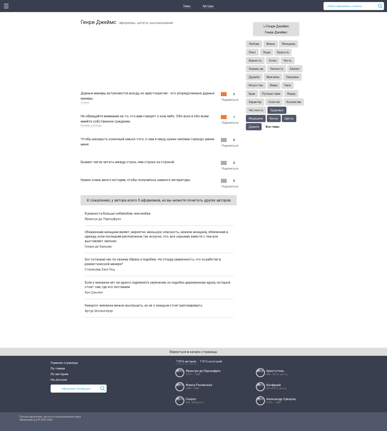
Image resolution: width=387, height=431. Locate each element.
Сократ (191, 399)
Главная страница (64, 363)
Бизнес (295, 68)
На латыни (59, 380)
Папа (287, 85)
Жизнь (270, 43)
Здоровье (277, 110)
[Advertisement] (159, 57)
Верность (255, 60)
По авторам (59, 374)
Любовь (254, 43)
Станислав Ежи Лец (100, 269)
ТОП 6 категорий (211, 361)
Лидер (291, 93)
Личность (276, 68)
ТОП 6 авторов (186, 361)
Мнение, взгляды (91, 125)
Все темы (272, 126)
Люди (266, 52)
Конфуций (273, 385)
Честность (256, 110)
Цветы (289, 118)
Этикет (85, 102)
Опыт (252, 52)
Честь (287, 60)
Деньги (254, 126)
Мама (274, 85)
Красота (283, 52)
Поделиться (230, 99)
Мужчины (272, 77)
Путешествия (271, 93)
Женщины (288, 43)
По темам (58, 368)
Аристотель (275, 371)
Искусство (256, 85)
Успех (273, 60)
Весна (274, 118)
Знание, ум (256, 68)
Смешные (292, 77)
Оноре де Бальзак (98, 246)
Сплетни (274, 102)
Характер (255, 102)
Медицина (256, 118)
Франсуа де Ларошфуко (103, 219)
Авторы (208, 6)
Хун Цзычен (94, 292)
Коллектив (293, 102)
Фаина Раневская (199, 385)
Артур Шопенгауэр (99, 311)
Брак (252, 93)
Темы (186, 6)
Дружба (254, 77)
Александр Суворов (281, 399)
